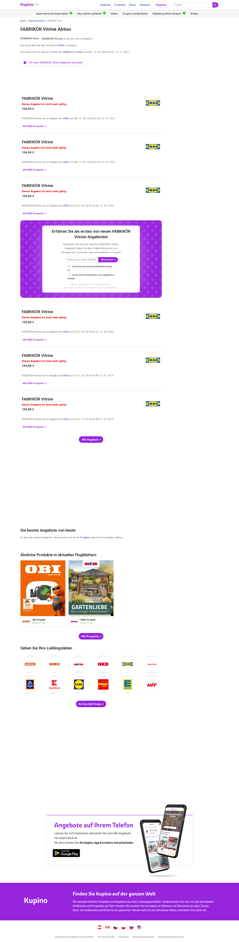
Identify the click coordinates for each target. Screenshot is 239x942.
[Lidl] (78, 685)
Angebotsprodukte (36, 21)
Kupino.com (139, 927)
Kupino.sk (131, 927)
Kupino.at (99, 927)
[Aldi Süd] (30, 685)
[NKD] (103, 665)
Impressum (123, 937)
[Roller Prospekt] (75, 622)
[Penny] (103, 685)
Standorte (145, 4)
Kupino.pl (123, 927)
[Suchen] (215, 4)
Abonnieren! (107, 259)
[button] (53, 62)
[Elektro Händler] (114, 13)
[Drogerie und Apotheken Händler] (135, 13)
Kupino (23, 21)
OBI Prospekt (42, 593)
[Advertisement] (91, 77)
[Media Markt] (152, 665)
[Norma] (30, 665)
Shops (132, 4)
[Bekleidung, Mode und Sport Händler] (169, 13)
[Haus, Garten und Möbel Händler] (91, 13)
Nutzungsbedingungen (143, 937)
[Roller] (78, 665)
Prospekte (119, 4)
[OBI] (54, 665)
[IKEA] (127, 665)
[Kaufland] (54, 685)
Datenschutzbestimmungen (171, 937)
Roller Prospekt (91, 593)
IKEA (61, 45)
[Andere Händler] (194, 13)
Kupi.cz (115, 927)
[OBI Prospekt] (27, 622)
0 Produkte (84, 537)
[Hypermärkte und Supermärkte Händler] (54, 13)
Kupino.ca (107, 927)
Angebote (105, 4)
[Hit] (152, 685)
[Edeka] (127, 685)
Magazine (161, 4)
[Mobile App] (66, 853)
